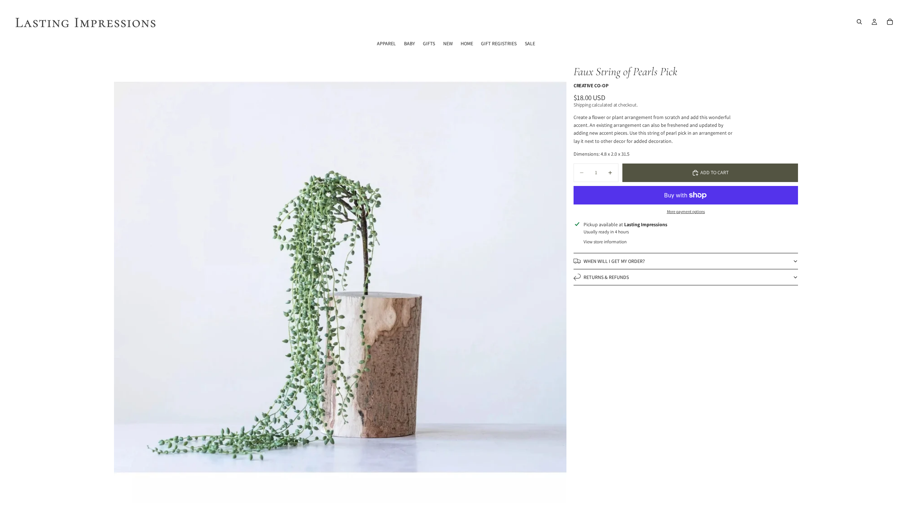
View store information (605, 242)
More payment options (686, 211)
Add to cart (714, 172)
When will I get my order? (614, 261)
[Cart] (890, 22)
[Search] (859, 22)
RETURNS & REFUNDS (606, 277)
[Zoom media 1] (340, 277)
